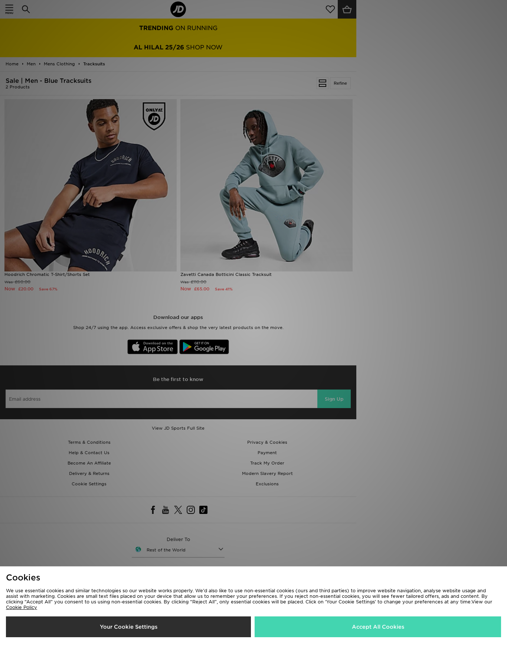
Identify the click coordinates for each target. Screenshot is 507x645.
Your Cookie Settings (128, 627)
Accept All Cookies (378, 627)
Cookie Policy (21, 607)
